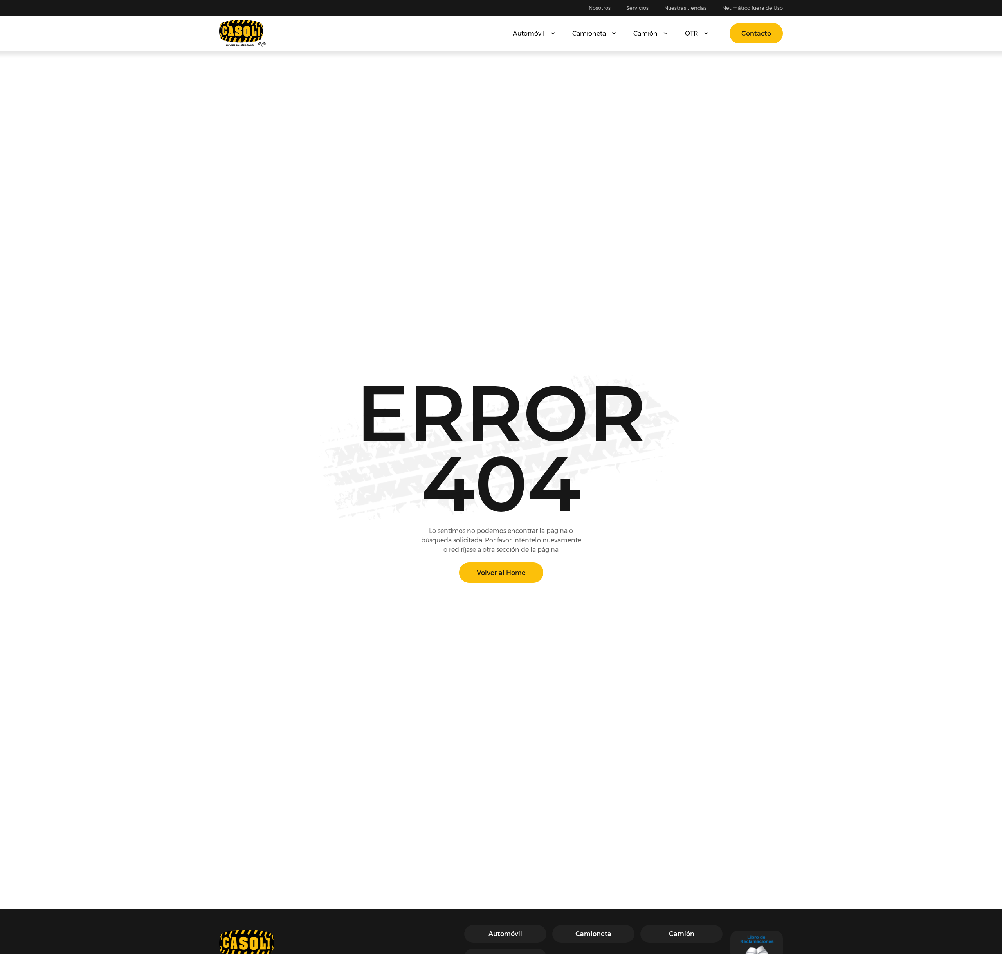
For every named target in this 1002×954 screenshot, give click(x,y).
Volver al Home (501, 572)
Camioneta (589, 33)
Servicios (637, 8)
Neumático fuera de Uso (752, 8)
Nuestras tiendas (685, 8)
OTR (691, 33)
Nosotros (600, 8)
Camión (645, 33)
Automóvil (529, 33)
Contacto (756, 33)
